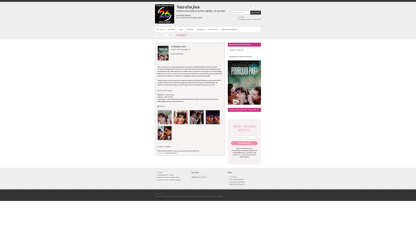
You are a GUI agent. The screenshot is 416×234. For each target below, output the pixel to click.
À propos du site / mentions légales (168, 180)
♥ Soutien (189, 29)
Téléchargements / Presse (165, 175)
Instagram (201, 29)
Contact (241, 17)
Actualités (171, 29)
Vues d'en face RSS (254, 6)
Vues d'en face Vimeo (250, 6)
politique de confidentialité (241, 155)
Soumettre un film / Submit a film (250, 19)
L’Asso (181, 29)
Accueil (162, 29)
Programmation (171, 153)
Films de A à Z (213, 29)
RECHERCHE (255, 12)
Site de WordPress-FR (237, 184)
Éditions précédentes (229, 29)
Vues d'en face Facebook (245, 6)
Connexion (233, 177)
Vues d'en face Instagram (259, 6)
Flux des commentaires (237, 182)
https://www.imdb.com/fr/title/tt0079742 (186, 151)
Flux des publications (237, 179)
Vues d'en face (188, 7)
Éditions (170, 35)
